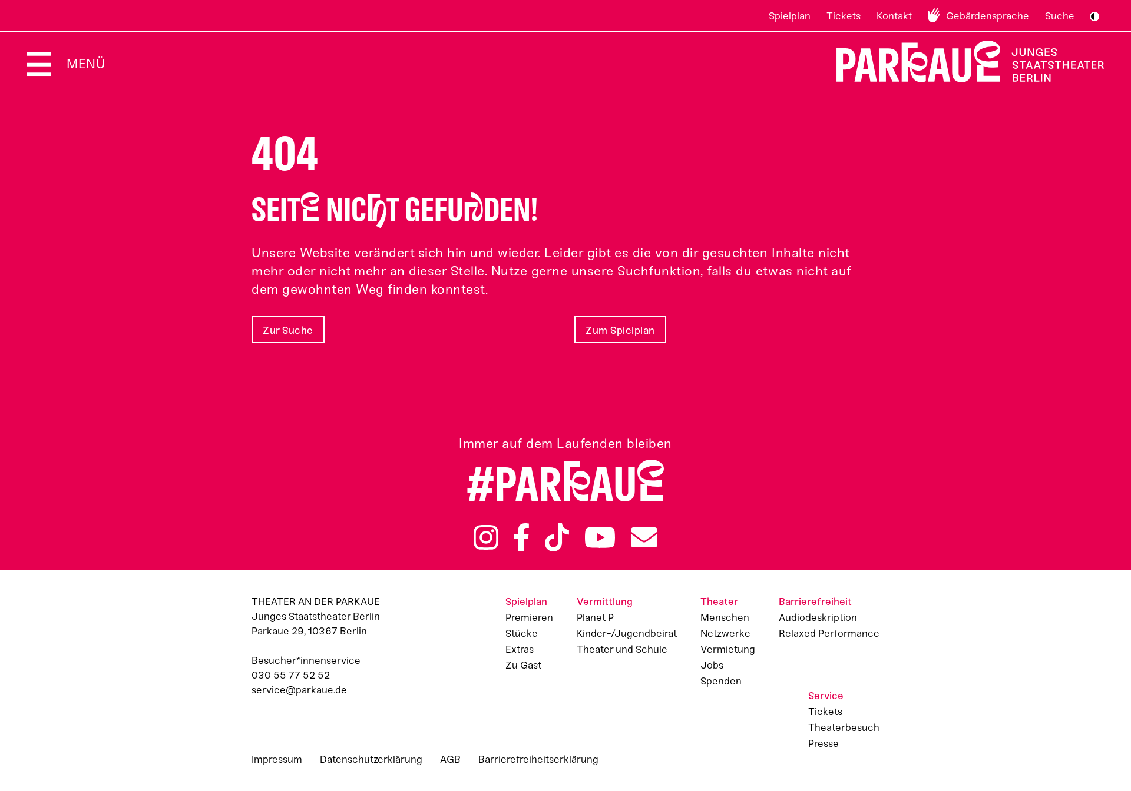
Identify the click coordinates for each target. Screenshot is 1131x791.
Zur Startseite (963, 61)
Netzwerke (725, 633)
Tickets (843, 16)
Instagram (486, 537)
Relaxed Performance (829, 633)
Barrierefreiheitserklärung (538, 759)
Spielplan (790, 16)
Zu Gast (523, 665)
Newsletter (644, 537)
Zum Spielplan (620, 330)
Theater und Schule (622, 649)
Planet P (595, 617)
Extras (519, 649)
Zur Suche (288, 330)
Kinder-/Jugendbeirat (627, 633)
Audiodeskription (818, 617)
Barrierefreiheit (815, 601)
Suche (1059, 16)
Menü (86, 64)
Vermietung (727, 649)
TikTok (557, 537)
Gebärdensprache (987, 16)
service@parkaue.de (299, 690)
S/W (1094, 16)
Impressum (277, 759)
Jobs (711, 665)
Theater (719, 601)
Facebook (521, 537)
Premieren (529, 617)
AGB (450, 759)
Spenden (721, 681)
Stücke (521, 633)
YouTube (600, 537)
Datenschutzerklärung (371, 759)
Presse (823, 743)
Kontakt (894, 16)
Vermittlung (605, 601)
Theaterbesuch (843, 727)
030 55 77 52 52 (291, 675)
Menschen (724, 617)
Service (826, 696)
